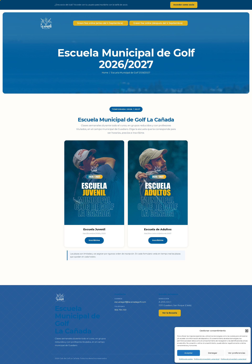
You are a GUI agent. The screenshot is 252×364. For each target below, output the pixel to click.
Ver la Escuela (169, 313)
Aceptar (188, 353)
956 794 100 (120, 310)
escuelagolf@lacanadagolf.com (130, 302)
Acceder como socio (183, 5)
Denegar (212, 353)
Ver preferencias (236, 353)
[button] (246, 330)
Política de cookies (186, 359)
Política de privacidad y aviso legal (206, 359)
